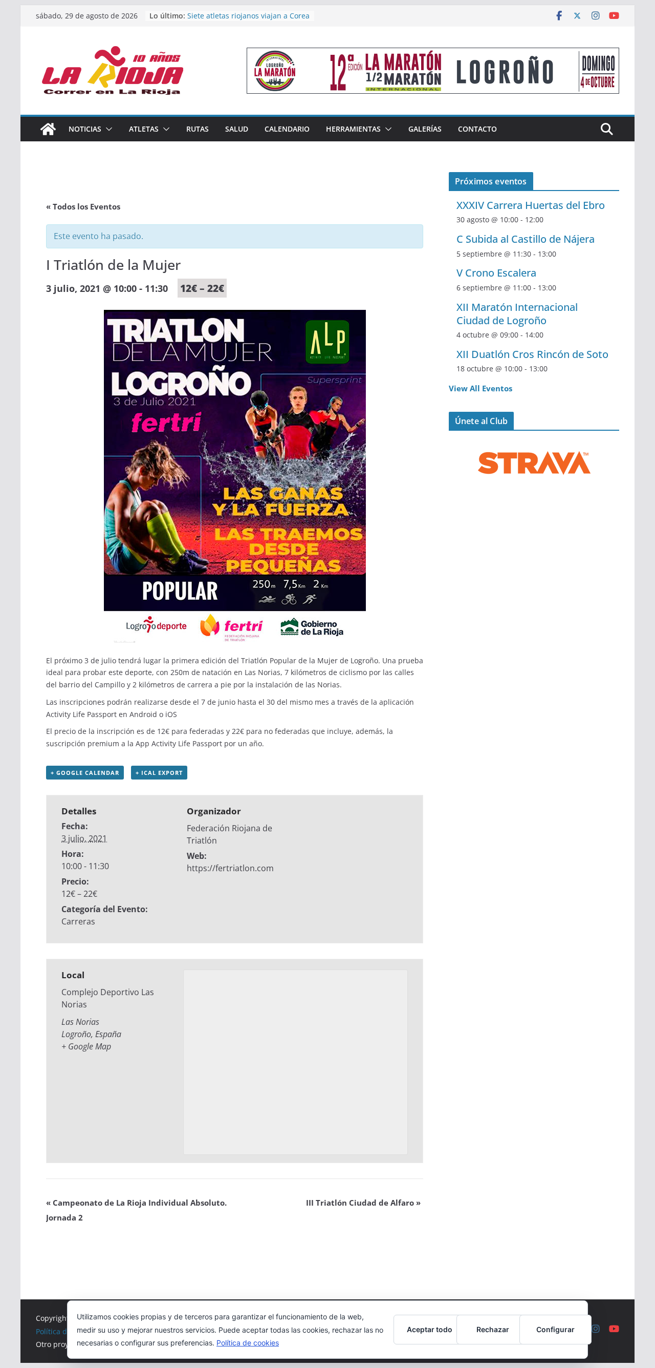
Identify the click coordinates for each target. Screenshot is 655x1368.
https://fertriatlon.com (230, 868)
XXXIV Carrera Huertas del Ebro (530, 205)
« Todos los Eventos (83, 206)
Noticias (85, 129)
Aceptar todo (429, 1329)
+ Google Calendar (85, 772)
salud (236, 129)
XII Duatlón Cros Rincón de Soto (532, 354)
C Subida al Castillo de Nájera (525, 239)
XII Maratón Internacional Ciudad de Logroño (517, 313)
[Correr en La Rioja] (48, 129)
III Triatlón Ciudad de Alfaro (363, 1202)
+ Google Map (86, 1046)
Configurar (555, 1329)
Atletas (144, 129)
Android (143, 714)
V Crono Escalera (496, 273)
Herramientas (353, 129)
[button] (107, 129)
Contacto (477, 129)
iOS (171, 714)
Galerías (425, 129)
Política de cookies (247, 1342)
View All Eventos (480, 388)
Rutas (197, 129)
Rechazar (492, 1329)
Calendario (287, 129)
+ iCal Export (159, 772)
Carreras (78, 921)
